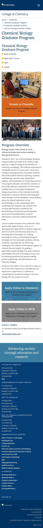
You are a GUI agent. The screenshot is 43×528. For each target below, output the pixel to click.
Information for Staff (9, 454)
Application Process (11, 58)
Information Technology (10, 457)
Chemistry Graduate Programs (15, 23)
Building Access (7, 441)
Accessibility (36, 512)
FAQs (6, 62)
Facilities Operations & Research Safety (16, 452)
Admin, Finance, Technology (12, 438)
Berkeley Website (9, 475)
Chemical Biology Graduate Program (15, 47)
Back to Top (37, 525)
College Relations (8, 443)
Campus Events (8, 483)
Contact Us (6, 446)
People (7, 67)
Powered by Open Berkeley (31, 509)
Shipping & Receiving (9, 463)
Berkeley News (8, 478)
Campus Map (7, 486)
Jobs (3, 460)
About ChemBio (10, 54)
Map (3, 379)
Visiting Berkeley (9, 489)
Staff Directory (8, 465)
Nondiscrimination (34, 515)
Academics (13, 20)
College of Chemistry (15, 14)
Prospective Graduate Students (15, 25)
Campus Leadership (10, 480)
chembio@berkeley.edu (12, 334)
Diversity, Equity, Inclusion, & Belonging (16, 449)
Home (4, 20)
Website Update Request (11, 468)
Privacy (38, 517)
